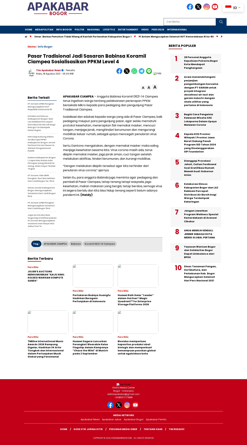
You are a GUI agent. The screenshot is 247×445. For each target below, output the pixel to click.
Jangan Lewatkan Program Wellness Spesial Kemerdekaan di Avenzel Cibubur (201, 216)
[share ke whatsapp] (135, 73)
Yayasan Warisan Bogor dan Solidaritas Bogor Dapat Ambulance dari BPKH (200, 252)
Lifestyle (109, 29)
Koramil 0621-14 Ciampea (100, 244)
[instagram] (207, 9)
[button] (143, 88)
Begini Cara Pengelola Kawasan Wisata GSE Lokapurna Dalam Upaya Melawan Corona (200, 120)
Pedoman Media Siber (123, 429)
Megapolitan (44, 29)
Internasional (177, 29)
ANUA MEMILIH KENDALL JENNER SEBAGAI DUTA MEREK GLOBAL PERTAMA (199, 234)
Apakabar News (90, 419)
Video (145, 29)
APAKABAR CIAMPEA (55, 244)
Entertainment (128, 29)
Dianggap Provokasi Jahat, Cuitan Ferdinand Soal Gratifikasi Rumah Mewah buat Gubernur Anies (200, 168)
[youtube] (215, 9)
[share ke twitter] (127, 73)
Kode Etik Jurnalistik (88, 429)
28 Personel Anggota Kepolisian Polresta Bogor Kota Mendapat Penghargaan (201, 63)
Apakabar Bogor (134, 419)
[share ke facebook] (120, 73)
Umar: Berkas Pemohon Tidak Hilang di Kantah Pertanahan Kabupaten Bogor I (77, 36)
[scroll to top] (236, 439)
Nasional (93, 29)
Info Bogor (64, 29)
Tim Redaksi (176, 429)
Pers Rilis (158, 29)
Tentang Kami (153, 429)
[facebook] (190, 9)
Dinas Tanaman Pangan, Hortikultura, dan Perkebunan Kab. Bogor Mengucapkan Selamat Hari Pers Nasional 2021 (200, 273)
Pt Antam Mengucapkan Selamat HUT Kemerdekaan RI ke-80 (170, 36)
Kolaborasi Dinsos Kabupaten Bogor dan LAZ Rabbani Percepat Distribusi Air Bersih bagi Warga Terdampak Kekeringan (201, 192)
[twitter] (199, 9)
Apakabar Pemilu (156, 419)
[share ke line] (150, 73)
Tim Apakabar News (48, 70)
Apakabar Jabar (112, 419)
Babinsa (76, 244)
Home (28, 29)
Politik (79, 29)
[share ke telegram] (142, 73)
